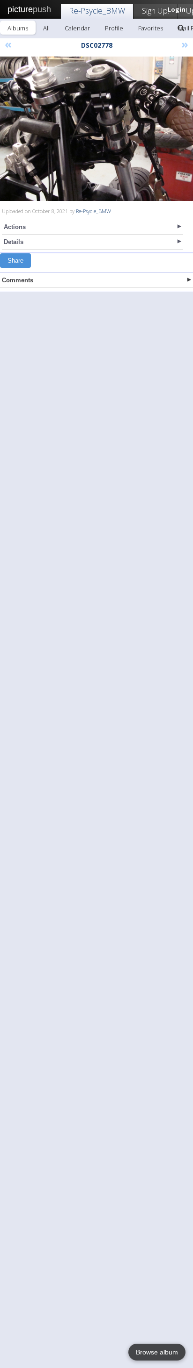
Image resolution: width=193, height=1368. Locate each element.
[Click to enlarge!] (96, 129)
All (46, 28)
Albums (17, 28)
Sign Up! (155, 10)
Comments (17, 280)
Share (15, 260)
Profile (114, 28)
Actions (15, 226)
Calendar (77, 28)
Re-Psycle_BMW (97, 10)
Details (13, 241)
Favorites (150, 28)
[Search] (180, 28)
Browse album (157, 1352)
